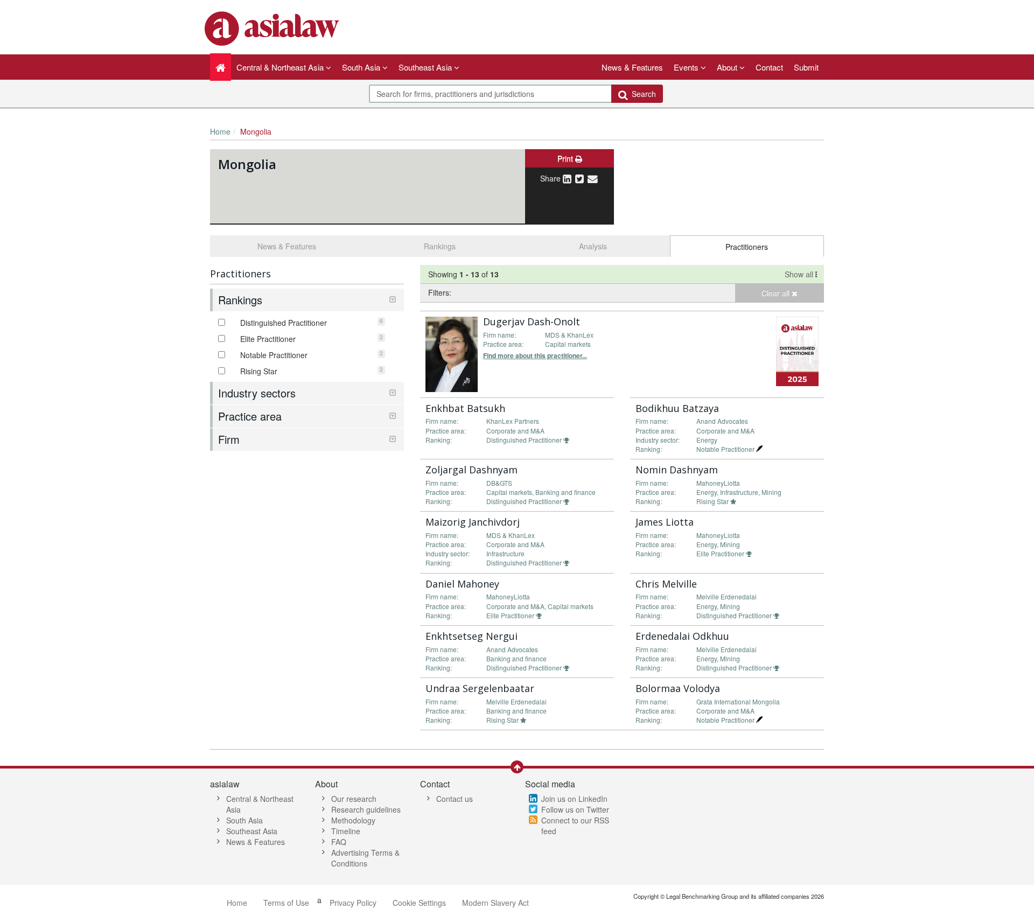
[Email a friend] (593, 178)
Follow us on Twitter (575, 809)
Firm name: (499, 334)
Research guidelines (366, 809)
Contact (769, 67)
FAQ (338, 841)
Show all (800, 274)
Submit (806, 67)
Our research (353, 798)
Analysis (593, 246)
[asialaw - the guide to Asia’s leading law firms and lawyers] (273, 27)
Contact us (454, 798)
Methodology (353, 820)
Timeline (345, 831)
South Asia (244, 820)
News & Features (632, 67)
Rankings (440, 246)
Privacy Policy (353, 902)
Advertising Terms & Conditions (365, 858)
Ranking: (438, 439)
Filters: (439, 292)
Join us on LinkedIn (574, 798)
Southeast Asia (251, 831)
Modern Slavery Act (495, 902)
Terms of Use (286, 902)
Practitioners (746, 246)
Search (641, 93)
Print (566, 158)
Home (220, 131)
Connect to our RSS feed (575, 825)
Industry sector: (657, 439)
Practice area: (503, 343)
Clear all (776, 293)
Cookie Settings (419, 902)
